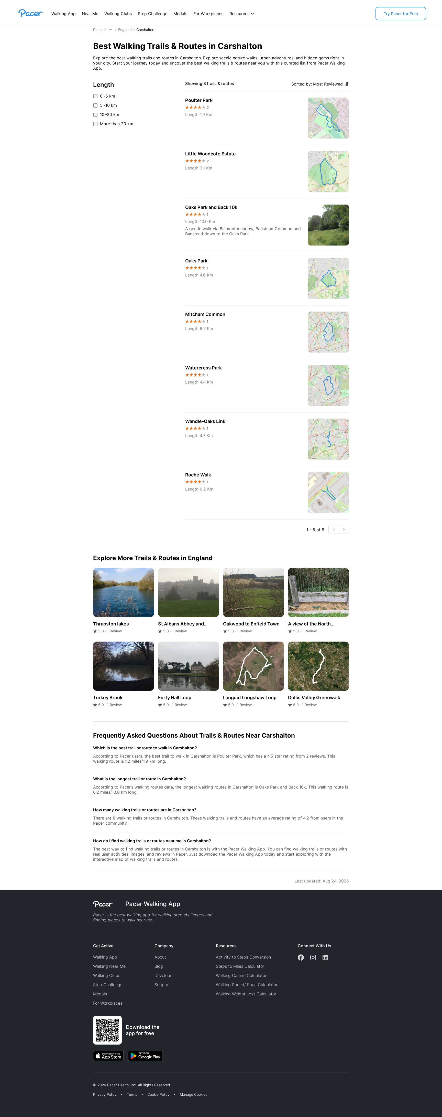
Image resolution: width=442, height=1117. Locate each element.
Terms (132, 1094)
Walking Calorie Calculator (241, 975)
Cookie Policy (158, 1094)
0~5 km (107, 96)
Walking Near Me (109, 966)
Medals (180, 13)
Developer (164, 975)
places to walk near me (130, 919)
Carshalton (145, 29)
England (125, 29)
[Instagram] (313, 958)
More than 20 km (116, 123)
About (160, 957)
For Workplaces (208, 13)
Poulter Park (229, 756)
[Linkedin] (325, 958)
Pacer (98, 29)
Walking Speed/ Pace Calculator (247, 984)
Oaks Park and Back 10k (282, 787)
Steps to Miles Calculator (240, 966)
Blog (158, 966)
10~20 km (109, 114)
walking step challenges (181, 914)
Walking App (63, 13)
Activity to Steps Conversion (243, 957)
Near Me (90, 13)
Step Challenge (152, 13)
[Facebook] (301, 958)
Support (162, 984)
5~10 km (108, 105)
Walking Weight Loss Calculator (246, 993)
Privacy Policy (105, 1094)
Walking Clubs (118, 13)
